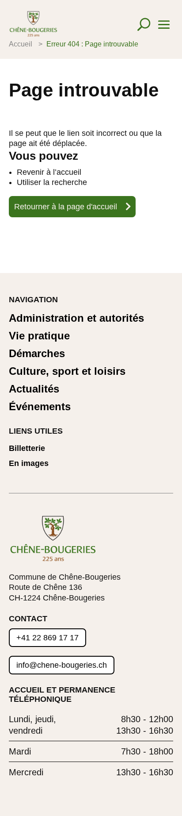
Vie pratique (39, 336)
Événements (40, 406)
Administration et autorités (76, 318)
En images (29, 463)
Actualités (34, 389)
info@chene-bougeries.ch (61, 665)
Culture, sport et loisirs (67, 371)
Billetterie (27, 448)
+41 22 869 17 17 (47, 637)
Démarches (37, 353)
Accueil (20, 44)
